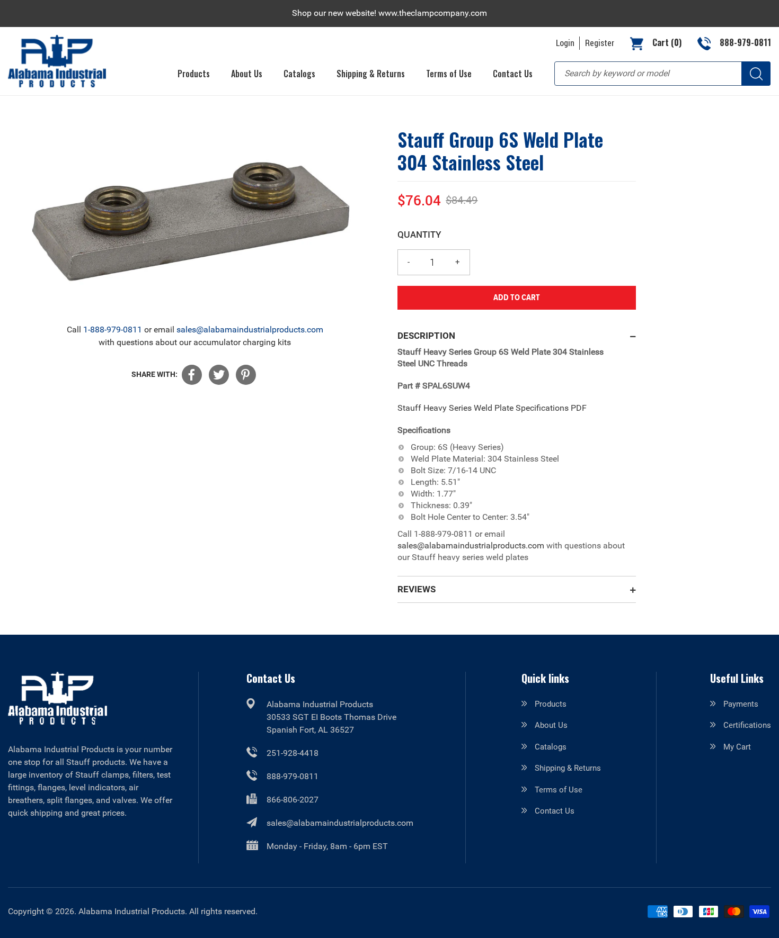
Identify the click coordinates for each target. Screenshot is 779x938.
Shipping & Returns (568, 768)
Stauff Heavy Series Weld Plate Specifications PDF (492, 408)
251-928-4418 (292, 753)
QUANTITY (419, 234)
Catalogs (550, 747)
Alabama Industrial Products (131, 911)
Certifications (747, 725)
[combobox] (662, 73)
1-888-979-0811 (112, 329)
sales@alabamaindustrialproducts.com (249, 329)
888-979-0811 (292, 776)
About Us (551, 725)
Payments (740, 704)
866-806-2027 (292, 800)
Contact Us (554, 811)
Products (550, 704)
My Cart (737, 747)
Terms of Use (558, 790)
